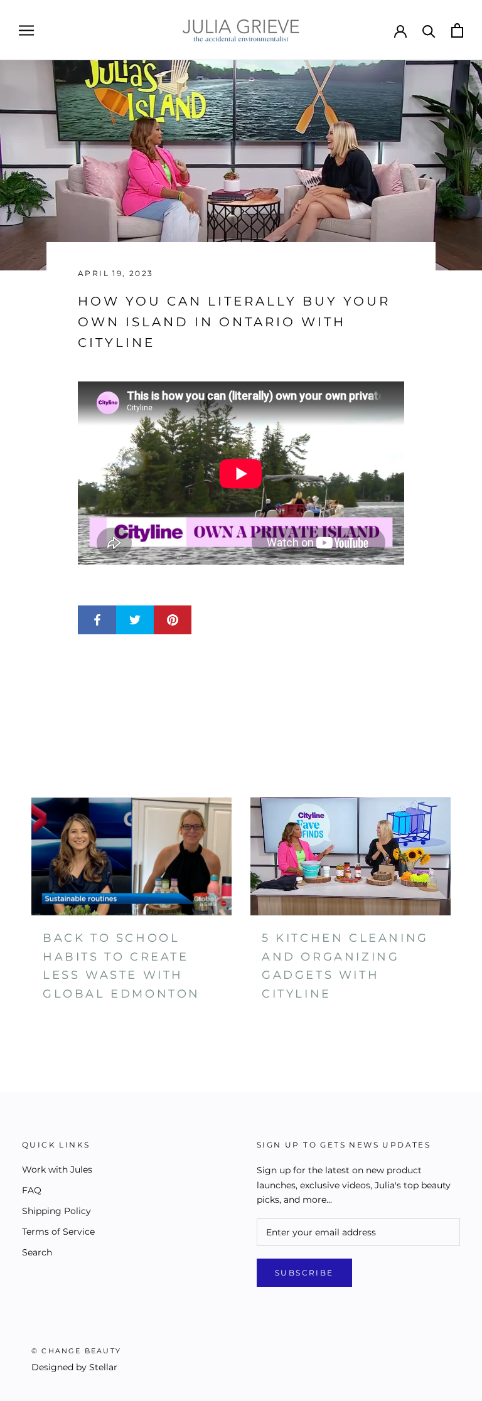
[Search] (429, 30)
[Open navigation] (26, 30)
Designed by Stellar (74, 1367)
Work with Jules (57, 1169)
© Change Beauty (76, 1350)
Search (37, 1252)
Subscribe (304, 1272)
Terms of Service (58, 1231)
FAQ (31, 1190)
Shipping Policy (56, 1211)
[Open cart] (457, 30)
